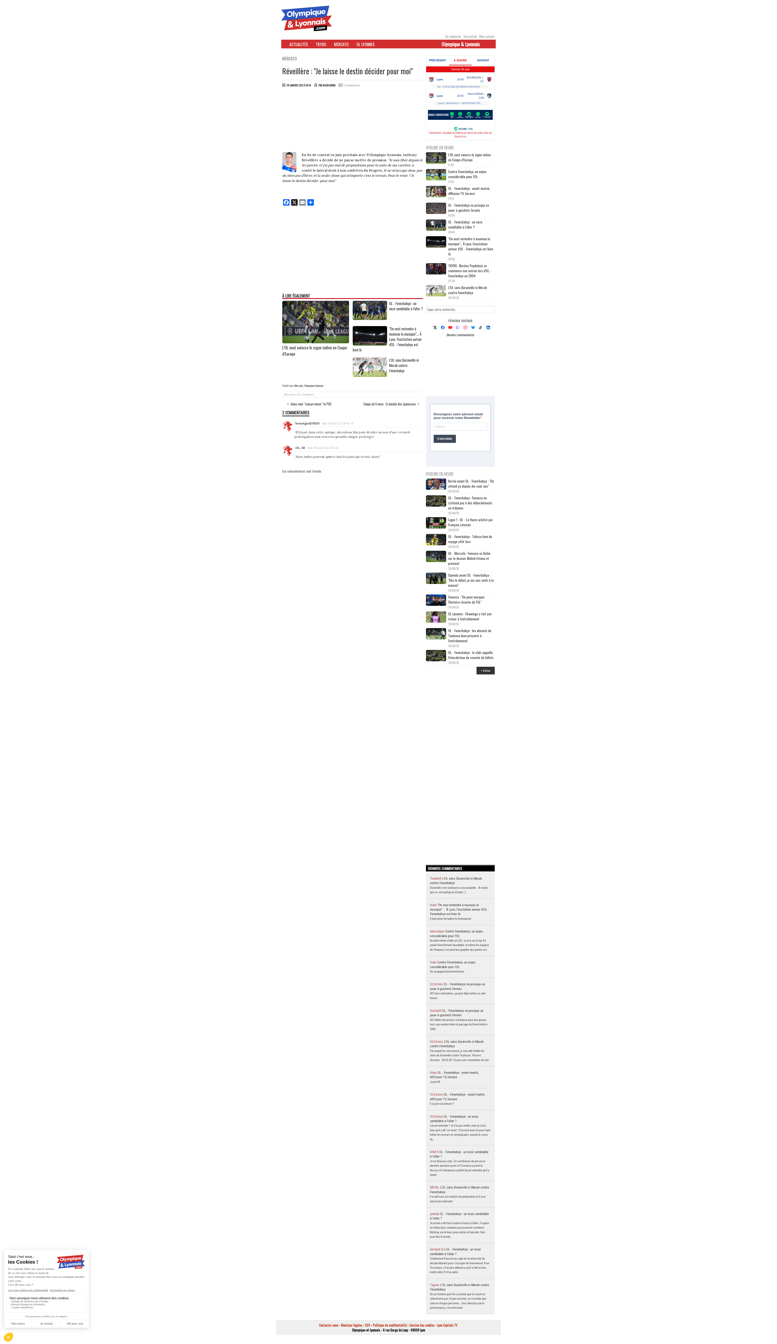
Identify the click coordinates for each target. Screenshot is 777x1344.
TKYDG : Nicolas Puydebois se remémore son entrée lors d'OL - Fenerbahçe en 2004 (469, 270)
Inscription (470, 36)
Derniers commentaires (460, 334)
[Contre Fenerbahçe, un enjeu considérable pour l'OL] (436, 175)
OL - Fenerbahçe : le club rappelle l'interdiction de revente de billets (471, 655)
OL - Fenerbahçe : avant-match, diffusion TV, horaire (469, 191)
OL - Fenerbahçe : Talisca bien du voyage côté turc (470, 539)
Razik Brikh (329, 85)
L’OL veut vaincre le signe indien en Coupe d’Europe (469, 157)
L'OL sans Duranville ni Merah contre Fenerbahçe (404, 365)
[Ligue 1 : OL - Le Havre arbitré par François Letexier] (436, 523)
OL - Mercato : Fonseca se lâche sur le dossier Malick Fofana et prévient (469, 558)
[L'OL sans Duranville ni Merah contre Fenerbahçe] (370, 375)
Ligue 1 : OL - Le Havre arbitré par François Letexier (470, 522)
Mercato (341, 44)
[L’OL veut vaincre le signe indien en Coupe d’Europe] (315, 341)
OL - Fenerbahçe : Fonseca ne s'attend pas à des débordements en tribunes (470, 502)
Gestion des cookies (422, 1325)
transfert (307, 394)
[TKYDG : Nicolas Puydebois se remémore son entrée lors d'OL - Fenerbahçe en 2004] (436, 269)
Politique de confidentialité (390, 1325)
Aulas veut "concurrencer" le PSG (311, 404)
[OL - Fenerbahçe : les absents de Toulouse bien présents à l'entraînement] (436, 634)
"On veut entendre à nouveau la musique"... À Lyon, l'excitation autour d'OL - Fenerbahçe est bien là (470, 246)
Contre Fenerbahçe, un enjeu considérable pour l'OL (467, 174)
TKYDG (321, 44)
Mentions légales (351, 1325)
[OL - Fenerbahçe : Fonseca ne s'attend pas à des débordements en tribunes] (436, 501)
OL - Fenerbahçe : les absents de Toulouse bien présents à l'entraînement (469, 635)
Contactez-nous (328, 1325)
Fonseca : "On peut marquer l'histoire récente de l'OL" (466, 599)
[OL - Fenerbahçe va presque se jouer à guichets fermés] (436, 209)
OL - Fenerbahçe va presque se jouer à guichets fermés (468, 208)
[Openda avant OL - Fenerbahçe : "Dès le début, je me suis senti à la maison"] (436, 579)
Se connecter (453, 36)
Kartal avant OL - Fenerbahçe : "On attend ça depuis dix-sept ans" (471, 483)
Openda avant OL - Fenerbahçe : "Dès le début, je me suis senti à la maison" (471, 580)
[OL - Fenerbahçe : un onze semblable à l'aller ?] (370, 318)
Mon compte (486, 36)
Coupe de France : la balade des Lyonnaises (389, 404)
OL (299, 394)
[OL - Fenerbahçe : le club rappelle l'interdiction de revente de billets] (436, 656)
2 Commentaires (352, 85)
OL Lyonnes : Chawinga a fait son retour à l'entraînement (469, 616)
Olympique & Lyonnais (461, 44)
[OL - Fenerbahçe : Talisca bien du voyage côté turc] (436, 540)
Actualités (298, 44)
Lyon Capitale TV (447, 1325)
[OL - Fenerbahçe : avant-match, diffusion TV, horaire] (436, 192)
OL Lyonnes (366, 44)
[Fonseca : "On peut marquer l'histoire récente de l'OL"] (436, 600)
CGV (367, 1325)
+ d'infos (485, 670)
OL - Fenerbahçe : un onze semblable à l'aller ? (406, 306)
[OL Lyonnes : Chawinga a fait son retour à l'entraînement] (436, 617)
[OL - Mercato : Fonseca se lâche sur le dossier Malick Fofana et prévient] (436, 557)
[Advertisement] (352, 120)
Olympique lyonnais (314, 386)
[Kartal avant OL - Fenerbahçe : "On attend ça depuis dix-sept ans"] (436, 484)
